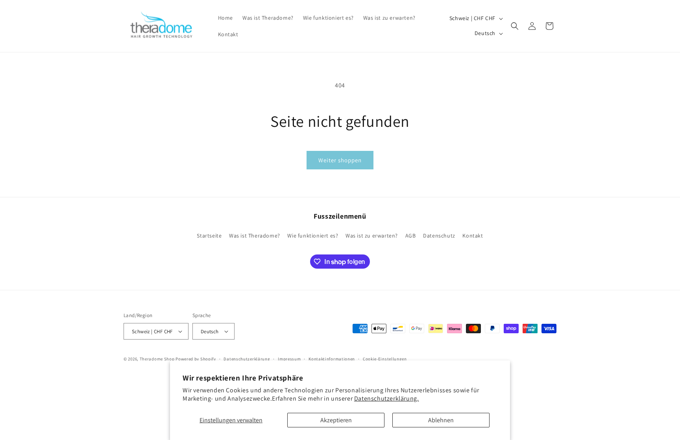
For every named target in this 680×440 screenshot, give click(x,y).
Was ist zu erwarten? (372, 235)
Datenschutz (439, 235)
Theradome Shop (157, 359)
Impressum (289, 359)
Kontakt (472, 235)
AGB (410, 235)
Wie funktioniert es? (312, 235)
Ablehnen (441, 420)
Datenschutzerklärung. (386, 398)
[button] (514, 26)
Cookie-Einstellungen (385, 359)
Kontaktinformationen (332, 359)
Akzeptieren (336, 420)
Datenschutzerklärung (247, 359)
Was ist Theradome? (254, 235)
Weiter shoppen (340, 160)
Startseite (209, 235)
